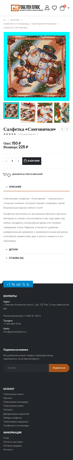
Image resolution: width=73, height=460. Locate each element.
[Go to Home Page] (4, 20)
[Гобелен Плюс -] (17, 8)
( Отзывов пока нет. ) (28, 134)
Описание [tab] (15, 186)
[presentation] (7, 66)
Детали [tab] (13, 249)
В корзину (34, 161)
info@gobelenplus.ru (14, 331)
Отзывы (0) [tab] (16, 258)
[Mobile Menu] (7, 8)
